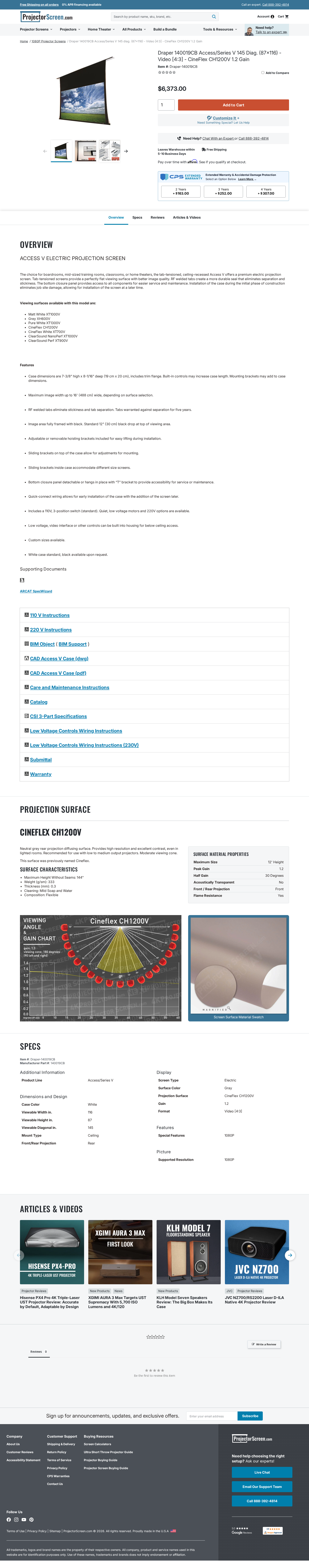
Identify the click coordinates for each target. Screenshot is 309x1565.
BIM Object (42, 644)
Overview (116, 217)
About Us (13, 1444)
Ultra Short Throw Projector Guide (108, 1452)
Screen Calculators (97, 1444)
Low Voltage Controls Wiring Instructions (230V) (84, 745)
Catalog (39, 702)
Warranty (41, 774)
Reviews (158, 217)
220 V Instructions (51, 629)
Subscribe (250, 1416)
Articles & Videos (187, 217)
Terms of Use (16, 1531)
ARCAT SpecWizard (36, 591)
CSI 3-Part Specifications (58, 716)
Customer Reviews (20, 1452)
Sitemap (55, 1531)
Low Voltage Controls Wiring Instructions (76, 731)
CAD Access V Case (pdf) (58, 673)
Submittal (41, 759)
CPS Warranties (58, 1476)
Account (263, 17)
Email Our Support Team (262, 1487)
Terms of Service (59, 1460)
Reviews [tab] (36, 1352)
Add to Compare (277, 73)
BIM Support (73, 644)
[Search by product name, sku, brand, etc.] (214, 16)
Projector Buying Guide (100, 1460)
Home (24, 41)
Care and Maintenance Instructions (69, 687)
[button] (283, 16)
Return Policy (56, 1452)
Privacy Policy (57, 1468)
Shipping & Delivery (61, 1444)
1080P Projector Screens (49, 41)
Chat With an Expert (218, 138)
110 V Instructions (50, 615)
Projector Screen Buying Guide (106, 1468)
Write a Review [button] (266, 1344)
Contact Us (55, 1484)
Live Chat (262, 1472)
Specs (137, 217)
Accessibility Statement (23, 1460)
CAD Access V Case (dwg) (59, 658)
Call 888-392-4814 (275, 4)
